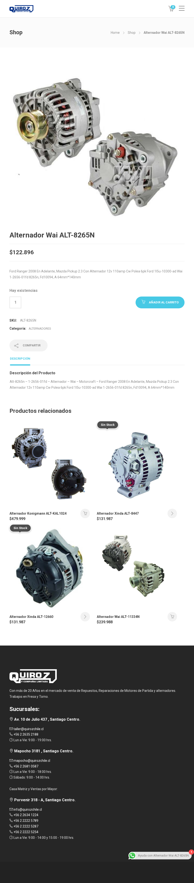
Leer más (172, 513)
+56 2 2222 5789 (25, 821)
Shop (132, 32)
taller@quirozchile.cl (28, 729)
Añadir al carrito (164, 302)
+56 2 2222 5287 (25, 826)
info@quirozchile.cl (27, 809)
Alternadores (40, 328)
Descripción (20, 358)
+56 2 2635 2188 (25, 734)
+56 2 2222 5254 (25, 832)
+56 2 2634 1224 (25, 815)
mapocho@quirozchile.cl (31, 760)
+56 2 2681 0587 (25, 766)
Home (115, 32)
